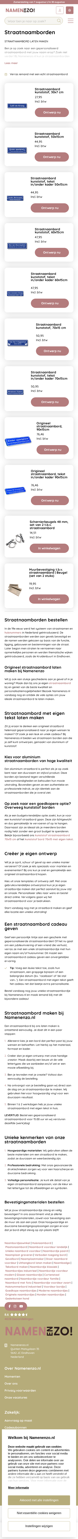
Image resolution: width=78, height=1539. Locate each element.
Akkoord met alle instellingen (39, 1500)
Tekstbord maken (16, 1266)
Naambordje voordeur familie (39, 1278)
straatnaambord (60, 683)
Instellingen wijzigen (39, 1526)
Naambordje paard (55, 1251)
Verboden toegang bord (50, 1255)
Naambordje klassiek (43, 1266)
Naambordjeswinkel (17, 1243)
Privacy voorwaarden (20, 1390)
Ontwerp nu (52, 112)
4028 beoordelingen (19, 1319)
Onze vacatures (16, 1397)
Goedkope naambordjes (21, 1290)
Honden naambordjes (51, 1294)
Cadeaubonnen (16, 1427)
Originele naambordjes (20, 1294)
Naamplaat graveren (19, 1255)
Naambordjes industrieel (21, 1270)
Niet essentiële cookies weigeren (39, 1513)
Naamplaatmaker (32, 1259)
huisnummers (13, 632)
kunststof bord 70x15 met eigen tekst (49, 839)
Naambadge (62, 1263)
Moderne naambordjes (53, 1290)
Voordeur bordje (54, 1286)
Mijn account (60, 10)
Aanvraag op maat (18, 1420)
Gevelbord (12, 1259)
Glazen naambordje (29, 1274)
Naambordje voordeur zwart (52, 1282)
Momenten (12, 1376)
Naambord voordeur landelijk (48, 1247)
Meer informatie (18, 1487)
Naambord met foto (18, 1282)
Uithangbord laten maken (35, 1263)
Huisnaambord (41, 1243)
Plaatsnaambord (16, 1247)
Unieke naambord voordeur (23, 1251)
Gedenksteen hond (17, 1298)
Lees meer (11, 63)
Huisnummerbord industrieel (23, 1286)
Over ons (11, 1383)
